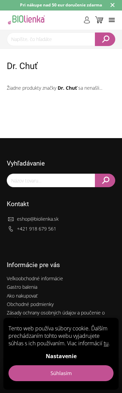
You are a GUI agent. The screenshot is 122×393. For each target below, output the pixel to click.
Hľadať (105, 39)
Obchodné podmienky (30, 304)
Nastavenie (61, 356)
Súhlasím (61, 373)
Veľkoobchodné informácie (35, 278)
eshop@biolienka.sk (38, 219)
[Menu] (111, 20)
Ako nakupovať (22, 295)
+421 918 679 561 (36, 228)
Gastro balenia (22, 287)
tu (106, 343)
